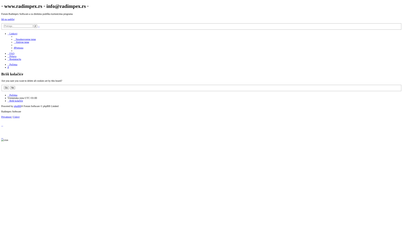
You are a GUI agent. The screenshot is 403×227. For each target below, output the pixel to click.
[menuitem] (25, 39)
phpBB (17, 106)
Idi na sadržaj (7, 19)
